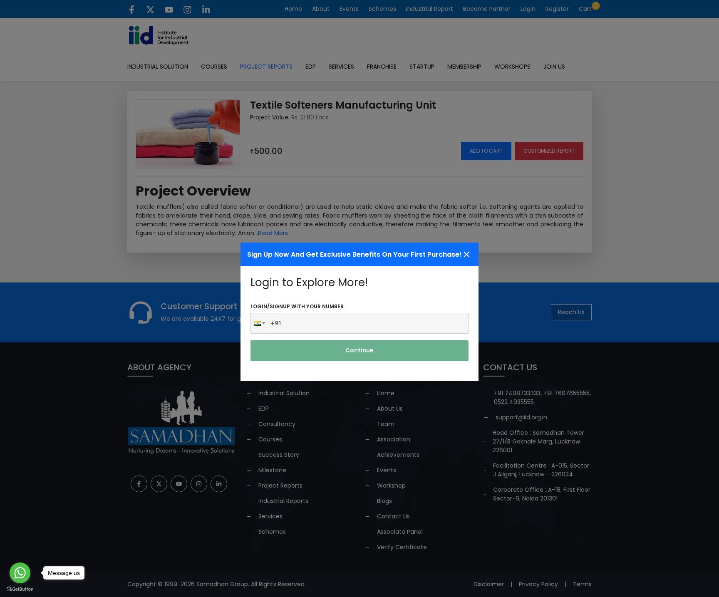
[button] (259, 323)
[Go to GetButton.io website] (20, 588)
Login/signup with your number (297, 306)
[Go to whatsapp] (20, 572)
